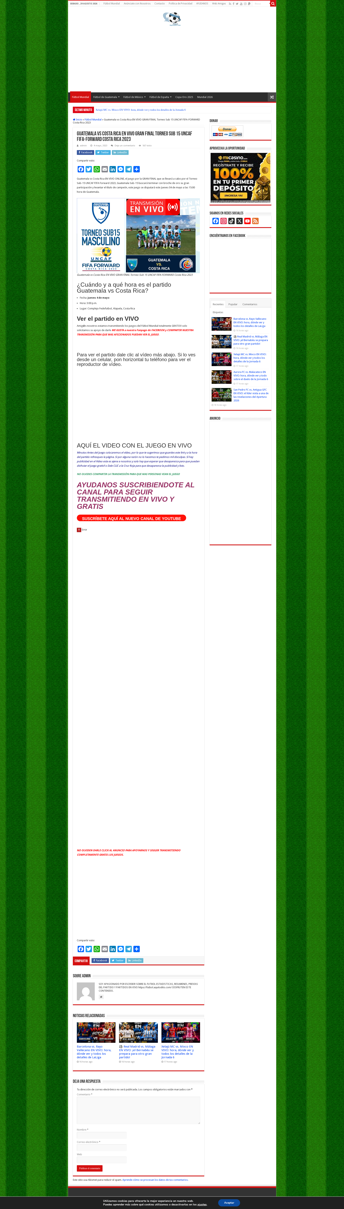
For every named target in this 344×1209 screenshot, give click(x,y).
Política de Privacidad (180, 3)
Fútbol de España (159, 97)
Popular (233, 304)
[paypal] (249, 3)
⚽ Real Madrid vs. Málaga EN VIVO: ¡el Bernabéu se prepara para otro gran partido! (137, 1052)
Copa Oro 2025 (184, 97)
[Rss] (230, 3)
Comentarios (249, 304)
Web (79, 1154)
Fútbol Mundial (112, 3)
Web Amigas (219, 3)
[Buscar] (273, 4)
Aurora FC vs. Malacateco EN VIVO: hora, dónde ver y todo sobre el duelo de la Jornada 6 (251, 375)
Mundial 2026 (205, 97)
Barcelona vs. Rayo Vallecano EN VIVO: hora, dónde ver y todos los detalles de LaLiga (94, 1052)
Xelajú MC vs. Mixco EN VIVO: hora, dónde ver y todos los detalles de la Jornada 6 (141, 109)
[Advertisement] (172, 58)
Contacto (159, 3)
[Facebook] (233, 3)
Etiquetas (218, 312)
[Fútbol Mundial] (172, 19)
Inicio (78, 119)
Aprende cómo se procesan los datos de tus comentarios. (155, 1179)
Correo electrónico (88, 1142)
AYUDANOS (202, 3)
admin (83, 145)
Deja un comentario (125, 145)
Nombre (82, 1129)
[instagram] (245, 3)
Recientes (218, 304)
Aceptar (229, 1203)
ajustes (202, 1204)
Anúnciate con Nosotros (137, 3)
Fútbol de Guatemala (105, 97)
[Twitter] (237, 3)
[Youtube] (241, 3)
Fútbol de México (133, 97)
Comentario (84, 1094)
